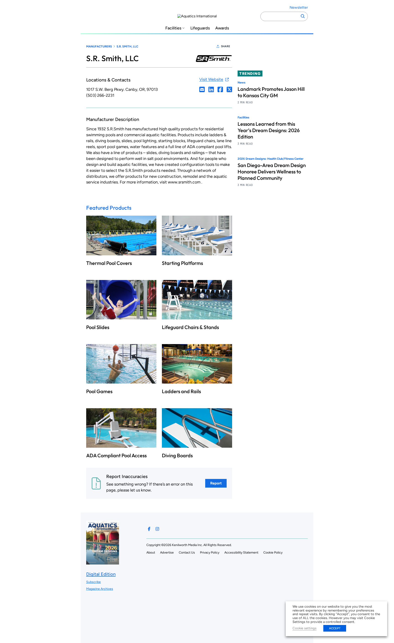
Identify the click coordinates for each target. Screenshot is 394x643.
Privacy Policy (209, 552)
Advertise (167, 552)
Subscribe (93, 582)
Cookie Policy (273, 552)
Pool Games (99, 391)
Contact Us (187, 552)
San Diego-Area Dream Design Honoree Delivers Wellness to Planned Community (272, 171)
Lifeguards (200, 28)
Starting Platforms (182, 263)
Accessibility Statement (241, 552)
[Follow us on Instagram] (157, 529)
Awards (222, 28)
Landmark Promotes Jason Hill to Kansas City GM (271, 92)
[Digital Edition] (102, 562)
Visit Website (211, 79)
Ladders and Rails (181, 391)
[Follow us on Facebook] (149, 529)
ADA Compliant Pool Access (116, 455)
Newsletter (299, 7)
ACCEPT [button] (334, 628)
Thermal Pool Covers (109, 263)
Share (225, 46)
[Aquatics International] (197, 16)
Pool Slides (97, 327)
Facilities (173, 28)
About (150, 552)
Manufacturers (99, 46)
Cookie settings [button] (304, 628)
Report (216, 483)
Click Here (202, 89)
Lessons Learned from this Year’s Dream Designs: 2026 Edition (269, 130)
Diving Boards (177, 455)
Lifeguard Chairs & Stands (190, 327)
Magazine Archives (99, 589)
